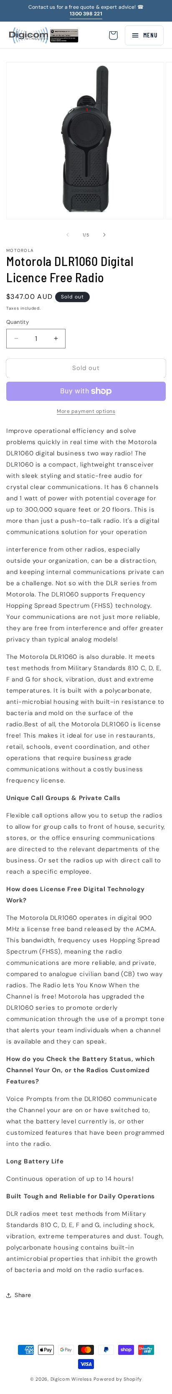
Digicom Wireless (71, 1379)
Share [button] (23, 1295)
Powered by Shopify (118, 1379)
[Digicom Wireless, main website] (43, 35)
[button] (113, 35)
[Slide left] (67, 235)
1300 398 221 (86, 13)
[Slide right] (104, 235)
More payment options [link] (86, 411)
